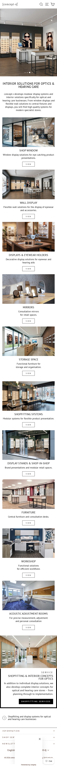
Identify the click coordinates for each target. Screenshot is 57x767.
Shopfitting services (36, 701)
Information (11, 731)
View (28, 164)
